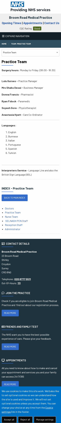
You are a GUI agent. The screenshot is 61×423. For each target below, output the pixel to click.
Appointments (32, 23)
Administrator (12, 229)
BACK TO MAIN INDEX (14, 197)
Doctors (9, 208)
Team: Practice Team (21, 44)
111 (19, 283)
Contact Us (51, 23)
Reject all (25, 419)
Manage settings (45, 419)
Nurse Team (11, 216)
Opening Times (11, 23)
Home (4, 44)
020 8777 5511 (22, 279)
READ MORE (10, 313)
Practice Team (13, 212)
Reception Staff (13, 224)
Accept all (9, 419)
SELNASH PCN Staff (16, 220)
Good (37, 28)
